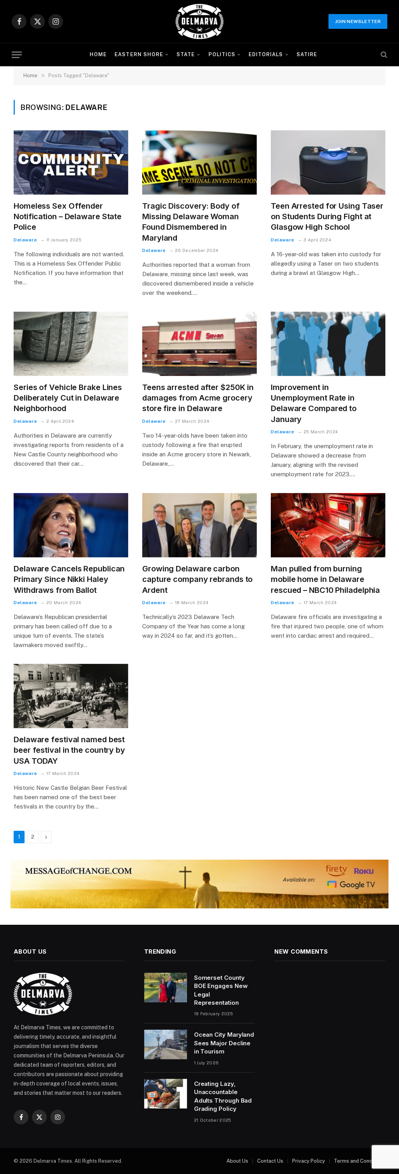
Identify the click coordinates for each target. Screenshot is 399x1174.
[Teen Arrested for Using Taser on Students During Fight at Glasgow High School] (328, 162)
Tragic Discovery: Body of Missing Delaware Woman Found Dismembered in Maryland (191, 222)
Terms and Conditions (359, 1161)
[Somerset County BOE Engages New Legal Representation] (165, 987)
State (186, 54)
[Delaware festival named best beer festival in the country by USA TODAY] (71, 696)
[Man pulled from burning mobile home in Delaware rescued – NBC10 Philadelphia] (328, 525)
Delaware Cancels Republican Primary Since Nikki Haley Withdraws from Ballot (69, 579)
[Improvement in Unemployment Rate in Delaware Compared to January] (328, 344)
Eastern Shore (139, 54)
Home (98, 54)
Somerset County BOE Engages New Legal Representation (221, 990)
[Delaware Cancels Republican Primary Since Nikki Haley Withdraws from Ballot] (71, 525)
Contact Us (270, 1161)
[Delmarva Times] (199, 21)
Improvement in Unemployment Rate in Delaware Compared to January (314, 403)
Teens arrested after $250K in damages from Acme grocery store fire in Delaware (198, 398)
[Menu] (17, 55)
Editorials (266, 54)
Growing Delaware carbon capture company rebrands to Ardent (197, 579)
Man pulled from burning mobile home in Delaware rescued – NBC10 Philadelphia (325, 579)
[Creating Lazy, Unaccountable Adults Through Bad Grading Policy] (165, 1093)
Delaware (25, 240)
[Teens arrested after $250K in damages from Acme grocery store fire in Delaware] (199, 344)
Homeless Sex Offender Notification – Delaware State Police (68, 216)
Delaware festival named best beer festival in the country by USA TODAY (69, 750)
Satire (307, 54)
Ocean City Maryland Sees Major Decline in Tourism (224, 1043)
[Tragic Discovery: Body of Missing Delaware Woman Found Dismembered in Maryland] (199, 162)
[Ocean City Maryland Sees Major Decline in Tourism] (165, 1044)
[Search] (383, 55)
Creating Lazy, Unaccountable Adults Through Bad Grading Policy (223, 1096)
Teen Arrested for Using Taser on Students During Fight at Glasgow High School (327, 216)
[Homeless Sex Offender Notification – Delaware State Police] (71, 162)
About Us (237, 1161)
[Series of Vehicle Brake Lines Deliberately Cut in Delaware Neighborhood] (71, 344)
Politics (221, 54)
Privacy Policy (308, 1161)
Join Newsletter (358, 21)
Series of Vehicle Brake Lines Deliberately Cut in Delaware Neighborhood (68, 398)
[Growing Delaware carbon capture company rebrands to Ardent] (199, 525)
